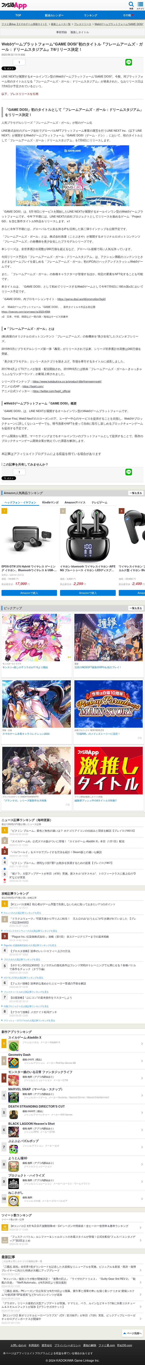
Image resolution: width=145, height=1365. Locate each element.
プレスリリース (82, 24)
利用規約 (34, 1345)
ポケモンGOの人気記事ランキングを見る (23, 978)
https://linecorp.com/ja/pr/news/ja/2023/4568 (26, 311)
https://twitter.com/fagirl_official (51, 391)
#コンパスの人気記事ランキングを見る (22, 913)
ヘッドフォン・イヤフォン (20, 502)
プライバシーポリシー (67, 1345)
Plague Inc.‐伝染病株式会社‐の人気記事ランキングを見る (30, 945)
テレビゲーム (99, 502)
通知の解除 (89, 1345)
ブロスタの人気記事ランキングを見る (22, 959)
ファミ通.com (107, 1345)
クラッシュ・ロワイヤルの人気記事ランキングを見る (29, 1020)
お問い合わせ (18, 1345)
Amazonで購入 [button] (29, 593)
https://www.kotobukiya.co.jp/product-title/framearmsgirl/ (67, 381)
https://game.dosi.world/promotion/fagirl (81, 299)
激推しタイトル (79, 32)
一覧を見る (136, 493)
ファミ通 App (14, 5)
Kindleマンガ (50, 502)
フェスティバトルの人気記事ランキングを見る (26, 992)
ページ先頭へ (134, 1333)
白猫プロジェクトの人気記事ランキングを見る (26, 1006)
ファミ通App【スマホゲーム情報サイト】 (25, 24)
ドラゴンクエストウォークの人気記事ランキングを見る (30, 931)
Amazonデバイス (75, 502)
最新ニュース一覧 (61, 24)
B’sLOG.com (124, 1345)
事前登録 (61, 32)
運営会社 (47, 1345)
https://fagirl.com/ (33, 386)
